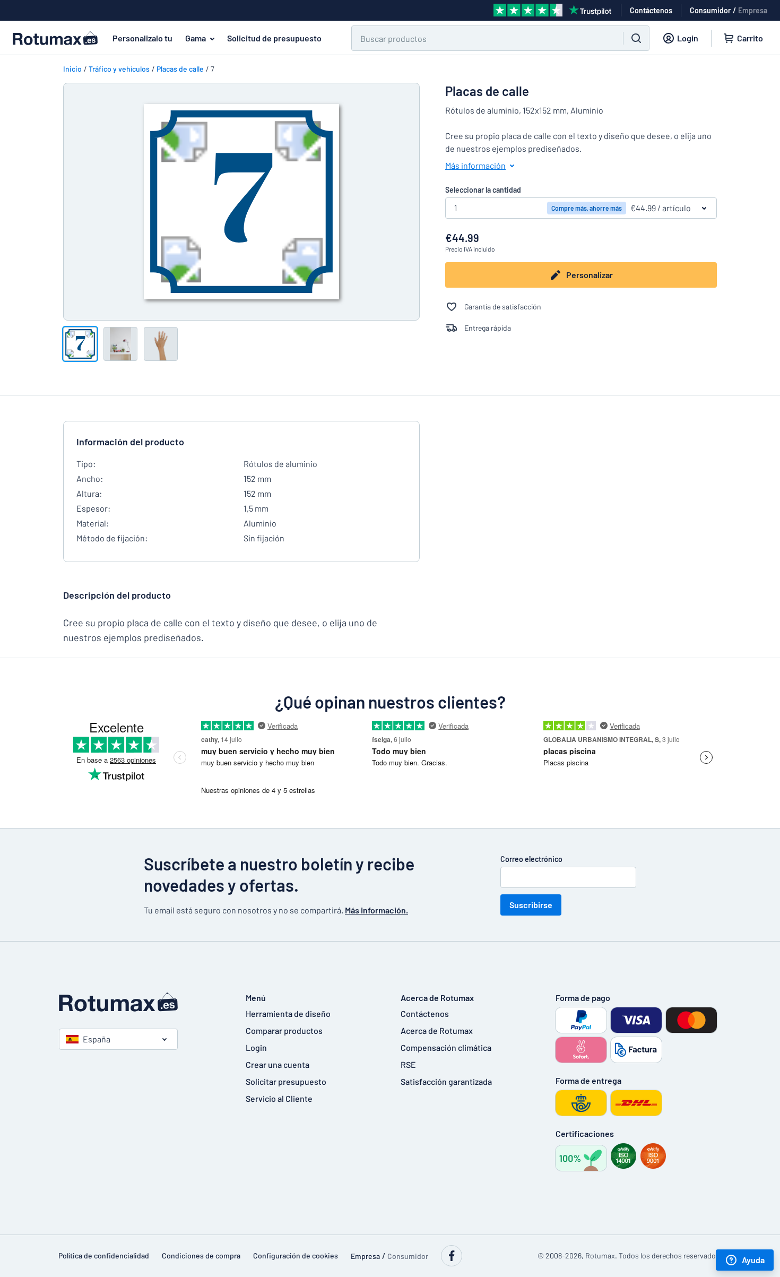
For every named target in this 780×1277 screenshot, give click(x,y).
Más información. (376, 910)
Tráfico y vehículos (119, 68)
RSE (408, 1064)
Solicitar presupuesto (286, 1081)
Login (256, 1047)
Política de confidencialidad (103, 1255)
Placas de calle (180, 68)
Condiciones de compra (201, 1255)
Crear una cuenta (277, 1064)
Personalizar (589, 275)
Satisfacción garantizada (446, 1081)
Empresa (752, 10)
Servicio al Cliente (279, 1098)
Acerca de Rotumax (437, 1030)
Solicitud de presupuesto (274, 38)
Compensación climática (446, 1047)
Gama (195, 38)
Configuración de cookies (295, 1255)
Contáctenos (425, 1013)
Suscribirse (530, 905)
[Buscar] (636, 38)
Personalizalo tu (142, 38)
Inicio (72, 68)
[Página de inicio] (141, 1002)
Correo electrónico (531, 859)
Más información (475, 165)
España (96, 1039)
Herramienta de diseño (288, 1013)
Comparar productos (284, 1030)
